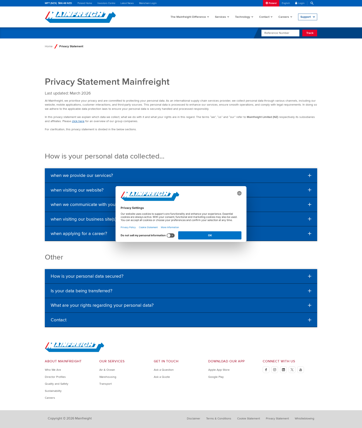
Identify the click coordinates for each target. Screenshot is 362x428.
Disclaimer (193, 418)
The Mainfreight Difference (188, 17)
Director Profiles (55, 377)
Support (305, 17)
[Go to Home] (74, 351)
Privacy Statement (277, 418)
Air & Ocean (107, 370)
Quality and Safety (56, 384)
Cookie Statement (248, 418)
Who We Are (53, 370)
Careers (283, 17)
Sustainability (53, 391)
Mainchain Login (147, 3)
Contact (264, 17)
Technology (242, 17)
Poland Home (85, 3)
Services (220, 17)
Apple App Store (219, 370)
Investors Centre (106, 3)
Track (309, 33)
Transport (105, 384)
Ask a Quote (162, 377)
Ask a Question (164, 370)
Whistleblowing (304, 418)
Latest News (127, 3)
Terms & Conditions (218, 418)
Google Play (216, 377)
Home (49, 46)
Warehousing (107, 377)
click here (78, 121)
